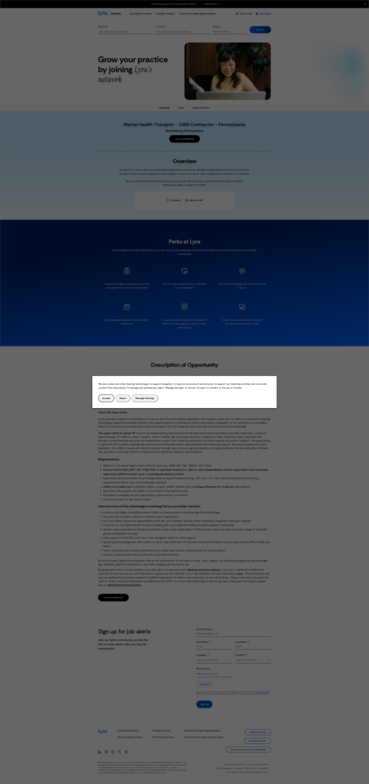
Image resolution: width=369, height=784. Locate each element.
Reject (122, 398)
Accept (106, 398)
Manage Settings (144, 398)
